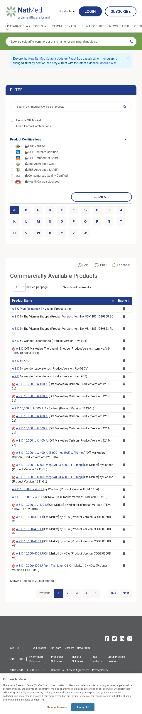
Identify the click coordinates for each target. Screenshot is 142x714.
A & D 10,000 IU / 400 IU (28, 489)
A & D (15, 316)
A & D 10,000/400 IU (29, 517)
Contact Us (57, 670)
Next (126, 593)
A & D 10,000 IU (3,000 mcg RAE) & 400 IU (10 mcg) (49, 465)
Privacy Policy (100, 670)
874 (113, 593)
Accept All (83, 707)
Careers (69, 647)
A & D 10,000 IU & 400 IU (32, 384)
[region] (71, 693)
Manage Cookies (57, 707)
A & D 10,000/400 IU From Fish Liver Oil (42, 565)
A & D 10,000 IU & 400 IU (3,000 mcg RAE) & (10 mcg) (50, 452)
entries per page (37, 287)
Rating (122, 300)
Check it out (107, 63)
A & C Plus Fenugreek (26, 308)
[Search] (132, 41)
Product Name (22, 300)
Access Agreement (78, 670)
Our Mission (40, 647)
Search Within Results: (77, 287)
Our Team (55, 647)
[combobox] (71, 107)
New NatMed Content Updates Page (51, 58)
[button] (67, 11)
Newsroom (83, 647)
